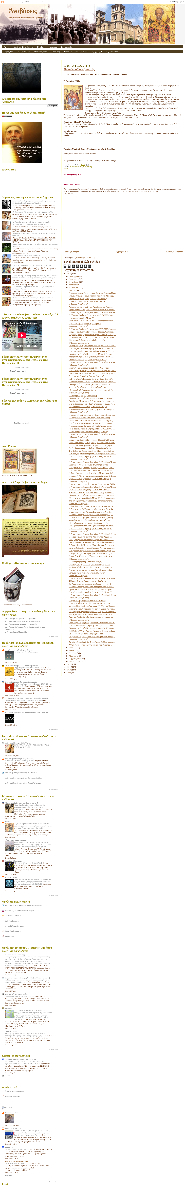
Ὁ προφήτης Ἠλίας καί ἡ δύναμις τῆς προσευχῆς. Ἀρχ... (91, 556)
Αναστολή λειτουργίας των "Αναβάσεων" (27, 255)
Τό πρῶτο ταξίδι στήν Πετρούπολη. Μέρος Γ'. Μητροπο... (92, 495)
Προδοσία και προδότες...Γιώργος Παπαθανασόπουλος (91, 448)
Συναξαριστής (87, 167)
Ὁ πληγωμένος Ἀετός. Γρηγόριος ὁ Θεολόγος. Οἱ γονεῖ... (92, 553)
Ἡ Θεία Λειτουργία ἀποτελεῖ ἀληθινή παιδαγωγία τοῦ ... (91, 587)
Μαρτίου (73, 656)
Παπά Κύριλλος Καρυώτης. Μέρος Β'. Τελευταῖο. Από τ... (92, 623)
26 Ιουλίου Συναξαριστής (79, 412)
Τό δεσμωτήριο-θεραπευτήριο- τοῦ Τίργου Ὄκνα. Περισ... (92, 346)
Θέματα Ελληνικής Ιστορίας (15, 840)
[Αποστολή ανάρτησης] (87, 165)
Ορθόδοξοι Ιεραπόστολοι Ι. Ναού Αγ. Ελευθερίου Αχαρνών (26, 698)
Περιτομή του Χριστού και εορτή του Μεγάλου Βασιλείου (33, 298)
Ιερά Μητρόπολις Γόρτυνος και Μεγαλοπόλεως (23, 621)
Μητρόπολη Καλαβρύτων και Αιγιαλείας (20, 618)
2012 (69, 664)
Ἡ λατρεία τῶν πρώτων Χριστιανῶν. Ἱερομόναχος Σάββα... (92, 484)
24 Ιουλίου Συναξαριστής (79, 459)
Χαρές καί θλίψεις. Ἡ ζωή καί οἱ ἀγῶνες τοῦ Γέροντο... (91, 357)
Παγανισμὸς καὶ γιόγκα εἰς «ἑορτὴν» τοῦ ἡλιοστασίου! (90, 570)
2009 (69, 672)
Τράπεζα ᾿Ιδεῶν (11, 1031)
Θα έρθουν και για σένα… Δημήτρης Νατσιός (87, 634)
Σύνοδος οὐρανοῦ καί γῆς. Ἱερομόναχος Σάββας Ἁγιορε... (92, 642)
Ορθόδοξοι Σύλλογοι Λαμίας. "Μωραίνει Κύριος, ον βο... (92, 631)
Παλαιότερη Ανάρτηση (174, 252)
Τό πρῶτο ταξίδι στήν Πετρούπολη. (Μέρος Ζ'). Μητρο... (91, 332)
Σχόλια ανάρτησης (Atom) (84, 257)
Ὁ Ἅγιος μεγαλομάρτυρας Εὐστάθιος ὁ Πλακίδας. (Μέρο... (92, 312)
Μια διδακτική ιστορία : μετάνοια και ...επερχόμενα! (89, 520)
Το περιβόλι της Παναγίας (14, 926)
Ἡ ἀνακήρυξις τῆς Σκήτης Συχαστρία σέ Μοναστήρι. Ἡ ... (92, 506)
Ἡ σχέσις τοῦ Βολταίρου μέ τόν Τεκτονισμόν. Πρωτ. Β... (92, 415)
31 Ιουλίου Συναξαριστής (79, 304)
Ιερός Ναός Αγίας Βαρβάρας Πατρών (19, 650)
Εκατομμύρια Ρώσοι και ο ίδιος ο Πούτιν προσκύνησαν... (92, 321)
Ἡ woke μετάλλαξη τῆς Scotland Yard (28, 863)
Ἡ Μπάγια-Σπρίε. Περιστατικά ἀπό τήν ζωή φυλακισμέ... (91, 492)
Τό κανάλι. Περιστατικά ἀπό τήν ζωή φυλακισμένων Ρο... (92, 609)
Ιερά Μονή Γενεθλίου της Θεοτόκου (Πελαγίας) (23, 783)
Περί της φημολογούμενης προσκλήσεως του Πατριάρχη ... (92, 612)
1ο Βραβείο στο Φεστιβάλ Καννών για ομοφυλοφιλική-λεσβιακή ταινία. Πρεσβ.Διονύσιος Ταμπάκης (32, 223)
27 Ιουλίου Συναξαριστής (79, 393)
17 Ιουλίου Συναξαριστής (79, 620)
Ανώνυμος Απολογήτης (13, 1096)
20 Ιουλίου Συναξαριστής (79, 69)
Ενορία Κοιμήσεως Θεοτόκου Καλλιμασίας (21, 682)
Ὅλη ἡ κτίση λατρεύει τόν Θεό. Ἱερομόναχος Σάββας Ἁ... (92, 551)
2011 (69, 667)
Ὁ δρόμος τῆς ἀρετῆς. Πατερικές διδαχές (85, 562)
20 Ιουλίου (73, 167)
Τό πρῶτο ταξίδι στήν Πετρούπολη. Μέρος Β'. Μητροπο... (92, 628)
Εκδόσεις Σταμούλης (12, 921)
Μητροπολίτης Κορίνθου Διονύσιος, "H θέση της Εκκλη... (92, 606)
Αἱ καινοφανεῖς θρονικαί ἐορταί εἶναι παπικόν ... (88, 340)
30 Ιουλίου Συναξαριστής (79, 326)
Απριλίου (73, 653)
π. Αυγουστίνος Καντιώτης (15, 955)
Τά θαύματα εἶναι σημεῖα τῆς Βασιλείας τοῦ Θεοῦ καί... (91, 384)
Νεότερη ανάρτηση (71, 252)
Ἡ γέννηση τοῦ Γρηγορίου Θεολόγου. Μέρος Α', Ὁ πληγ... (92, 351)
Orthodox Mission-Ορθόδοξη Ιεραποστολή (21, 1059)
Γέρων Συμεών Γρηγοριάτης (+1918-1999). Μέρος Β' (90, 528)
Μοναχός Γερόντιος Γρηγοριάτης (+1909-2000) (87, 359)
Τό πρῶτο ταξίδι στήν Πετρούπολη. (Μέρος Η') (88, 299)
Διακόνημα (9, 1147)
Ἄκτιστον (8, 1008)
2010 (69, 670)
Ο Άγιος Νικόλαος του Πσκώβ (16, 1149)
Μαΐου (72, 650)
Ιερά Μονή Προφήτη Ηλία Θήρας (17, 743)
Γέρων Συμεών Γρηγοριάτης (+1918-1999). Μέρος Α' (90, 592)
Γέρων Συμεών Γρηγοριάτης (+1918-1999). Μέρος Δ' (90, 479)
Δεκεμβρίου (74, 276)
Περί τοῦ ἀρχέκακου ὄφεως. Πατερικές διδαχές (88, 407)
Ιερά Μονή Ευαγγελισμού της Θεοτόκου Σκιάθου (23, 778)
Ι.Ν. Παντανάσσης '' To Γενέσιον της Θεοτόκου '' (23, 666)
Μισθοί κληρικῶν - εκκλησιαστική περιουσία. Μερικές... (91, 296)
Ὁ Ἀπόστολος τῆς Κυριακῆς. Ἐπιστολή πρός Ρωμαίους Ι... (92, 382)
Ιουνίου (72, 648)
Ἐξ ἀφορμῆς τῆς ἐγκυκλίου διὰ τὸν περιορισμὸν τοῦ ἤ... (91, 390)
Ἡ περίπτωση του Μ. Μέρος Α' (81, 318)
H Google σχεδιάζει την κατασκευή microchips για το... (91, 470)
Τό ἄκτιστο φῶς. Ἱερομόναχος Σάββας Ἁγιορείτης (88, 368)
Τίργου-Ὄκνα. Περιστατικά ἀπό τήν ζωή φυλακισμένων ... (92, 589)
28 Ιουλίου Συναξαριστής (79, 365)
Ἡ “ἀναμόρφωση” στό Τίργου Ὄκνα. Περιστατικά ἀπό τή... (92, 337)
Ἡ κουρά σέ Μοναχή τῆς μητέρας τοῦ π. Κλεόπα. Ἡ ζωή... (92, 476)
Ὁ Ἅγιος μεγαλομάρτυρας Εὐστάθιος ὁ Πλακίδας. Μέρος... (92, 534)
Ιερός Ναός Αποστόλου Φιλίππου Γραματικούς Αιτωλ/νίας (27, 712)
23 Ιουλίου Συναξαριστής (79, 481)
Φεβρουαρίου (74, 659)
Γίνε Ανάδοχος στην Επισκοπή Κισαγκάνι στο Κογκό (24, 700)
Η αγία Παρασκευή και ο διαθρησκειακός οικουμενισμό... (92, 404)
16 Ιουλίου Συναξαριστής (79, 639)
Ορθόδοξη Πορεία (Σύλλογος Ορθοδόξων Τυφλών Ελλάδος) (27, 978)
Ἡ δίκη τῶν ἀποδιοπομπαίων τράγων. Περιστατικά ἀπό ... (92, 473)
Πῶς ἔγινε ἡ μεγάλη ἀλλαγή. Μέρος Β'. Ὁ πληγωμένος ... (92, 498)
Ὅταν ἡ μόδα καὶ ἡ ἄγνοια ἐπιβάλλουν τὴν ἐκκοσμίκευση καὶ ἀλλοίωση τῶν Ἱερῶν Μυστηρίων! (29, 807)
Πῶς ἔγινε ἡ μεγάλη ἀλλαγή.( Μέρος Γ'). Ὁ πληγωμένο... (92, 445)
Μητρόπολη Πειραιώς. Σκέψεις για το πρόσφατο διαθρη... (92, 636)
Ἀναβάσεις (23, 10)
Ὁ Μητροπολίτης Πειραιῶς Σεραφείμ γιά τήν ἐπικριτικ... (91, 468)
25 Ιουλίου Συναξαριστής (79, 437)
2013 (69, 274)
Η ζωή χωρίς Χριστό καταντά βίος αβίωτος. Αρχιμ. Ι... (90, 537)
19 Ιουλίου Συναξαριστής (79, 576)
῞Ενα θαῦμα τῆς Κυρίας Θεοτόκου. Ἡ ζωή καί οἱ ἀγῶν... (91, 451)
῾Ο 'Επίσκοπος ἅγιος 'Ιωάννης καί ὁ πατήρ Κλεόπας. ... (90, 645)
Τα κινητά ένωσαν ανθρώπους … (26, 652)
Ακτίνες (7, 822)
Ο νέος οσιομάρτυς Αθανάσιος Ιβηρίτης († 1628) (88, 431)
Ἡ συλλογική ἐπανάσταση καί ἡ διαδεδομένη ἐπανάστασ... (92, 454)
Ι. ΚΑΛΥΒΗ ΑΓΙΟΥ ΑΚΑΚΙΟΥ (16, 1163)
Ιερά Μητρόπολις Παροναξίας (16, 632)
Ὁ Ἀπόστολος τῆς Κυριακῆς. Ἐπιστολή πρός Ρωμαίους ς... (92, 545)
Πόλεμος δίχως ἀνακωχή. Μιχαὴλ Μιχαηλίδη (87, 573)
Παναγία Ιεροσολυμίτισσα (14, 1091)
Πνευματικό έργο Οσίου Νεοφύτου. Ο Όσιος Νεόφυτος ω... (93, 373)
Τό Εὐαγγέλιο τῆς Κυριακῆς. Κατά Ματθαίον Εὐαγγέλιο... (92, 379)
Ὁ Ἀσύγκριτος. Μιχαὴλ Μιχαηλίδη (83, 395)
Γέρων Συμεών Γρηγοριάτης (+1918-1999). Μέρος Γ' (90, 490)
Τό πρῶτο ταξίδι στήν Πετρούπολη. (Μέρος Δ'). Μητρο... (91, 440)
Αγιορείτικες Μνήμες (13, 1129)
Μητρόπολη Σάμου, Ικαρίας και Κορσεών (21, 624)
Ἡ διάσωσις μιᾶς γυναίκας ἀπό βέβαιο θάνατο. (87, 301)
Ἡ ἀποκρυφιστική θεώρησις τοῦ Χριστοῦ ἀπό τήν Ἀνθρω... (92, 578)
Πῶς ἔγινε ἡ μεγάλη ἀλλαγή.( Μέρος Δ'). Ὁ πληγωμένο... (92, 423)
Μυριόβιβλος (9, 936)
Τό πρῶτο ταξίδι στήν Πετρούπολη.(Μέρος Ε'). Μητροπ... (92, 398)
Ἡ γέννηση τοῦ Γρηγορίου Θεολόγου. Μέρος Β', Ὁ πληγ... (92, 335)
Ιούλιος (79, 167)
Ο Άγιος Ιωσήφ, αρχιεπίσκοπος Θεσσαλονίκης (87, 600)
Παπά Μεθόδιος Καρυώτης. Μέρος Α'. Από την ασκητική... (92, 548)
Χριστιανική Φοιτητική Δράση (16, 994)
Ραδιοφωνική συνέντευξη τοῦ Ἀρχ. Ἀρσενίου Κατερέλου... (92, 307)
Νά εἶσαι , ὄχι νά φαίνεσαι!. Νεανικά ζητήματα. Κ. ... (90, 387)
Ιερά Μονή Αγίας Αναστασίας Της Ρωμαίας (21, 773)
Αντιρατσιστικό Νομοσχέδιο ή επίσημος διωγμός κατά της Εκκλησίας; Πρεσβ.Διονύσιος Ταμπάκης (33, 202)
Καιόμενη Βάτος (11, 877)
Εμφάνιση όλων (53, 636)
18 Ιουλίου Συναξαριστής (79, 598)
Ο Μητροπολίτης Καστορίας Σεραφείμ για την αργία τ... (91, 603)
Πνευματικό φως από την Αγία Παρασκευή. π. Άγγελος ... (92, 420)
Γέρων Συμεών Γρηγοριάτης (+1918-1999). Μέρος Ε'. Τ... (92, 456)
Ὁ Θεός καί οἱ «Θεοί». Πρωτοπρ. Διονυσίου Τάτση (89, 418)
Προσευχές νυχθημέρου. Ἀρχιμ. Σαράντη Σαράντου (89, 564)
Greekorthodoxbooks (13, 916)
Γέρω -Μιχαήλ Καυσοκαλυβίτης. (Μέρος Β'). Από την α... (92, 348)
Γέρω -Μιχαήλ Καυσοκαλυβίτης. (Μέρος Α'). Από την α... (92, 429)
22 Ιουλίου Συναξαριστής (79, 504)
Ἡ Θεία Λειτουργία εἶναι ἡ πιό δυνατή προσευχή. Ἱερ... (91, 515)
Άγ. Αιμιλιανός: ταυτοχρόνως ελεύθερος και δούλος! (90, 584)
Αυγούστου (74, 287)
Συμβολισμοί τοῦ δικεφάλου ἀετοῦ (27, 668)
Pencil (66, 168)
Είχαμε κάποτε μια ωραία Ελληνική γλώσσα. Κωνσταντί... (92, 310)
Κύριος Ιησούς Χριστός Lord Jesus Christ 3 (21, 803)
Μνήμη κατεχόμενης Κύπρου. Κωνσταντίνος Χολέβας (90, 512)
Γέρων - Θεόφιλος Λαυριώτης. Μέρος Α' (85, 323)
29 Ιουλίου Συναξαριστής (79, 343)
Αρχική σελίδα (122, 252)
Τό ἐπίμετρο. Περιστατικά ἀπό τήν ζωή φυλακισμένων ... (91, 401)
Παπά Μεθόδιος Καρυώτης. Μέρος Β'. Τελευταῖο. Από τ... (92, 443)
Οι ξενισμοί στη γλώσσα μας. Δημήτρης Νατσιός (88, 465)
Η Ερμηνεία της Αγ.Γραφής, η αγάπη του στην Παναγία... (91, 509)
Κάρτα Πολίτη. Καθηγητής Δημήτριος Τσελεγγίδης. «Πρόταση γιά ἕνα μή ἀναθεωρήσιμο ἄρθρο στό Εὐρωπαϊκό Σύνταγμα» (34, 277)
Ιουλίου (72, 290)
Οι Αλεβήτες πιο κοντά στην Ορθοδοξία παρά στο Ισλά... (91, 526)
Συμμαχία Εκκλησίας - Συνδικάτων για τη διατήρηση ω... (91, 617)
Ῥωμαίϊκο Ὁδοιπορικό (13, 861)
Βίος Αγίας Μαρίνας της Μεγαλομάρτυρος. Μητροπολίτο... (92, 614)
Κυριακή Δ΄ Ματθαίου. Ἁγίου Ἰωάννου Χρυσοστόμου (31, 265)
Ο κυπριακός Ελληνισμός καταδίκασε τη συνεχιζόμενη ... (92, 517)
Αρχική (7, 47)
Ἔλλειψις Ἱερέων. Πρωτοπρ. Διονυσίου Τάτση (87, 581)
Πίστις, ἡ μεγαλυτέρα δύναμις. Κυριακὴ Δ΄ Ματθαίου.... (91, 540)
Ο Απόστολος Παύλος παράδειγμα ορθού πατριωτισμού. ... (92, 371)
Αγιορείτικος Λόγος (12, 1113)
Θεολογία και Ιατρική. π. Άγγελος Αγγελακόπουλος (89, 376)
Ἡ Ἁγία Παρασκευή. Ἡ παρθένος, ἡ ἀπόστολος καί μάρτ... (92, 409)
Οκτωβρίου (74, 282)
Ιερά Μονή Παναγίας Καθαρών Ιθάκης (19, 759)
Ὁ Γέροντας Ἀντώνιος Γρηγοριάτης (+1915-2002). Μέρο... (92, 315)
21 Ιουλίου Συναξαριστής (79, 531)
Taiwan (7, 1076)
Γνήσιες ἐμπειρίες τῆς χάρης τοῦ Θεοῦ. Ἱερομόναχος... (90, 426)
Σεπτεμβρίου (74, 285)
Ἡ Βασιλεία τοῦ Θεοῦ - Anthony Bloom (19, 761)
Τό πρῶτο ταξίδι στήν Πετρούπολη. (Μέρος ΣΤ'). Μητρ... (92, 354)
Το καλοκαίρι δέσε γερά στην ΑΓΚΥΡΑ (19, 996)
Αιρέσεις (54, 47)
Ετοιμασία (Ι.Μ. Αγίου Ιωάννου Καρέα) (19, 911)
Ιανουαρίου (74, 661)
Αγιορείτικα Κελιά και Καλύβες (17, 1161)
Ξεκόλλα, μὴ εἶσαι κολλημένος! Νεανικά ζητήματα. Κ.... (91, 567)
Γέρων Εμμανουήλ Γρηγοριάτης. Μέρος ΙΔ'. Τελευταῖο (91, 625)
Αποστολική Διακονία (13, 931)
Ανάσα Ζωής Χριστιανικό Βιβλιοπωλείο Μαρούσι (23, 905)
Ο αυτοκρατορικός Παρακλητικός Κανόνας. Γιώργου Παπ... (92, 293)
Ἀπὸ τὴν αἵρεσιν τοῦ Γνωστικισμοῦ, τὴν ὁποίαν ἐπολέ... (91, 501)
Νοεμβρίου (74, 279)
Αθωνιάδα (8, 1175)
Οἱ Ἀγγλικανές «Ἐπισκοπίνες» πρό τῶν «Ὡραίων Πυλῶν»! (33, 212)
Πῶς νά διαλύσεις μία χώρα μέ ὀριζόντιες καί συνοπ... (90, 523)
